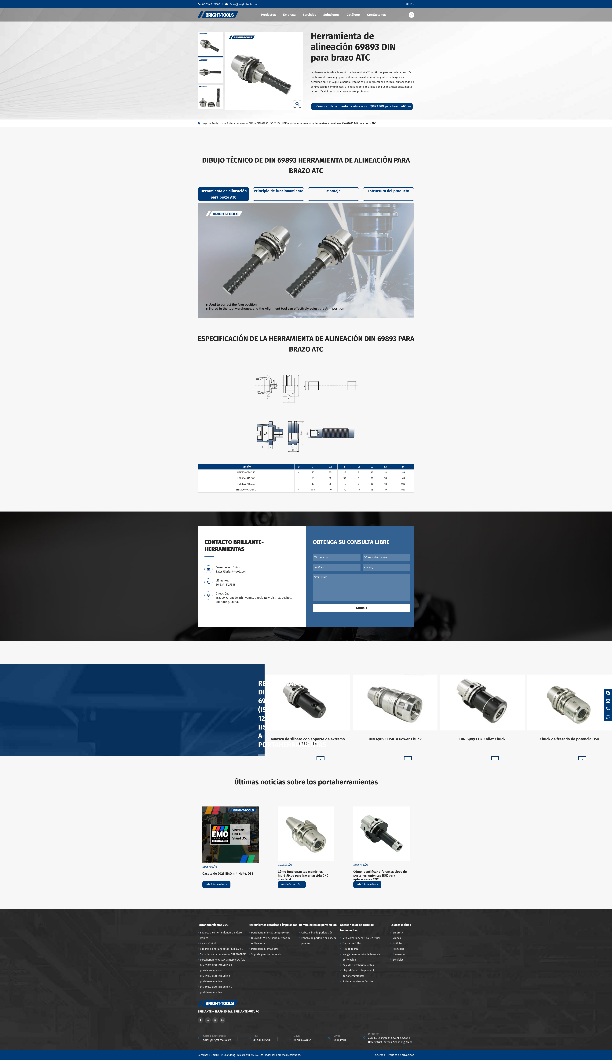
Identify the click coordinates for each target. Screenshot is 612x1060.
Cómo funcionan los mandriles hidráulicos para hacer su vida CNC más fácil (303, 875)
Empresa (289, 15)
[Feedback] (608, 717)
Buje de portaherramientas (358, 965)
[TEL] (608, 709)
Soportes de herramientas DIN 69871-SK (223, 954)
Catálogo (353, 15)
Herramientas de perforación (318, 925)
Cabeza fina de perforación (316, 932)
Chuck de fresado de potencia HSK (570, 739)
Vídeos (397, 938)
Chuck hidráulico (209, 943)
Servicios (309, 15)
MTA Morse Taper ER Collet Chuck (361, 938)
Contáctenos (376, 15)
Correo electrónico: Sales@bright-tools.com (231, 569)
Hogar (205, 123)
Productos (268, 15)
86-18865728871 (302, 1040)
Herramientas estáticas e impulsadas (273, 925)
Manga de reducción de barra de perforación (361, 957)
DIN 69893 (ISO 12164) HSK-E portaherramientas (216, 989)
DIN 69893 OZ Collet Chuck (482, 739)
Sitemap (380, 1054)
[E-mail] (608, 701)
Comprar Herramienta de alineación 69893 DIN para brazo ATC (363, 106)
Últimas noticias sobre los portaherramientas (306, 782)
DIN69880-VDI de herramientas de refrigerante (271, 941)
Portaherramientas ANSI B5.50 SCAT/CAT (223, 959)
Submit (361, 608)
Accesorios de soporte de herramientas (357, 927)
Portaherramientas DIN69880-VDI (270, 932)
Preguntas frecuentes (399, 951)
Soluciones (331, 15)
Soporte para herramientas (266, 954)
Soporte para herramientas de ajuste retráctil (221, 935)
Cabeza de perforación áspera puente (318, 941)
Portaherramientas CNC (239, 123)
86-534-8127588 (209, 4)
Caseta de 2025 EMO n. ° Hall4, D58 (227, 873)
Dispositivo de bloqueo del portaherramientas (358, 973)
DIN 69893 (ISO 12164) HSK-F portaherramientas (216, 978)
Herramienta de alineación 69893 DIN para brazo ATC (345, 123)
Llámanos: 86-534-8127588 (226, 582)
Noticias (397, 943)
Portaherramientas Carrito (357, 981)
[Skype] (608, 693)
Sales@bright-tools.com (241, 4)
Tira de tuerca (350, 948)
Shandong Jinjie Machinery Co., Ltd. (244, 1054)
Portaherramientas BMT (264, 948)
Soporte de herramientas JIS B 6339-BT (222, 948)
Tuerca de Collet (351, 943)
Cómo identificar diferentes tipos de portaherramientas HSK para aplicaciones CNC (380, 875)
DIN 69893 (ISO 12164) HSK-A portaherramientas (284, 123)
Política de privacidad (401, 1054)
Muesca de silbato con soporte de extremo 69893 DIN (308, 741)
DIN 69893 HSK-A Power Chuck (395, 739)
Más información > (216, 884)
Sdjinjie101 (340, 1040)
